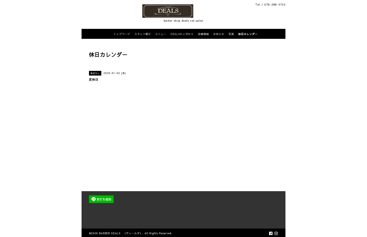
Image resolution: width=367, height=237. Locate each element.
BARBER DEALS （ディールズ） (121, 233)
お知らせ (218, 34)
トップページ (122, 34)
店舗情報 (203, 34)
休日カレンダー (248, 34)
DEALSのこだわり (182, 34)
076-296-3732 (274, 4)
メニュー (160, 34)
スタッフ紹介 (142, 34)
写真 (231, 34)
